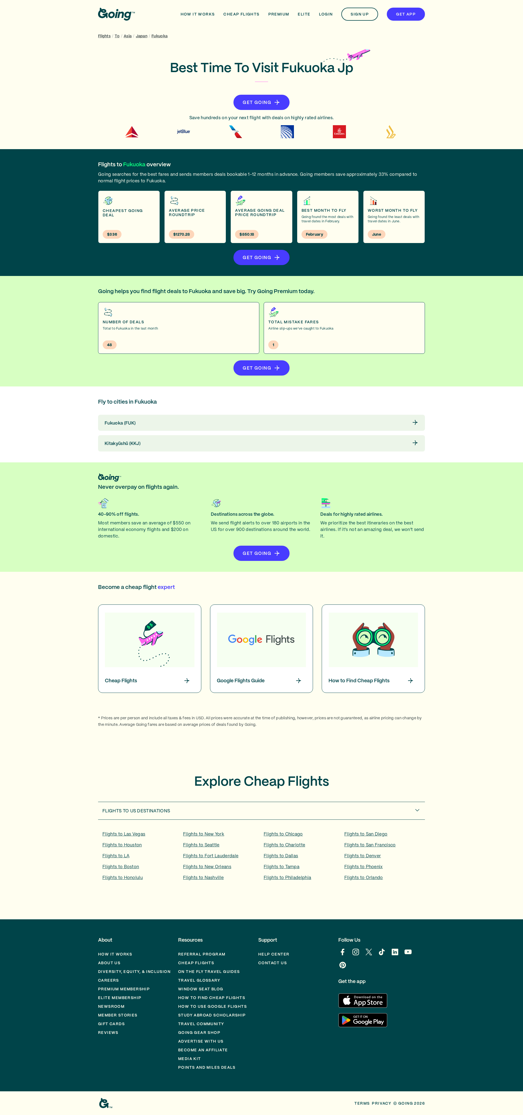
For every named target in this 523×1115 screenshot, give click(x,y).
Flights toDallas (281, 855)
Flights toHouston (122, 844)
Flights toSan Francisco (370, 844)
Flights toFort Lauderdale (210, 855)
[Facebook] (342, 954)
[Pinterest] (342, 967)
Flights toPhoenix (363, 866)
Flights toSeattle (201, 844)
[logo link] (116, 14)
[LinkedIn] (395, 954)
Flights (104, 36)
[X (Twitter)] (368, 954)
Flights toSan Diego (365, 834)
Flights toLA (115, 855)
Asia (128, 36)
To (117, 36)
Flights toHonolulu (122, 877)
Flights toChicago (283, 834)
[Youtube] (408, 954)
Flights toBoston (120, 866)
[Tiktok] (382, 954)
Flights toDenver (362, 855)
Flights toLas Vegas (123, 834)
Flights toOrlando (363, 877)
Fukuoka (159, 36)
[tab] (261, 810)
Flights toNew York (203, 834)
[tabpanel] (261, 857)
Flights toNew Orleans (207, 866)
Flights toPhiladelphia (287, 877)
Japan (141, 36)
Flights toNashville (203, 877)
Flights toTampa (281, 866)
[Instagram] (355, 954)
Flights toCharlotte (284, 844)
